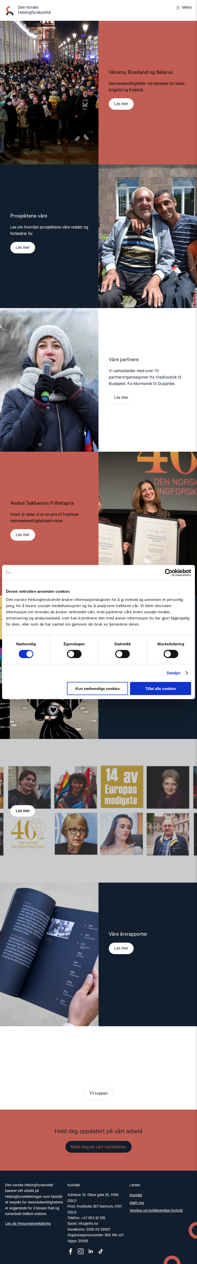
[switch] (74, 654)
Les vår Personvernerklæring (28, 1224)
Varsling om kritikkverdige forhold (156, 1211)
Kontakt (136, 1195)
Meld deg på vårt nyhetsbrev (98, 1147)
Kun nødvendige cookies (97, 688)
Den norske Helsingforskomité (34, 10)
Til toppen (98, 1093)
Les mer (121, 104)
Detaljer (174, 673)
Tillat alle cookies (160, 688)
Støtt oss (137, 1203)
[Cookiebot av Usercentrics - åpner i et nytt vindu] (168, 573)
